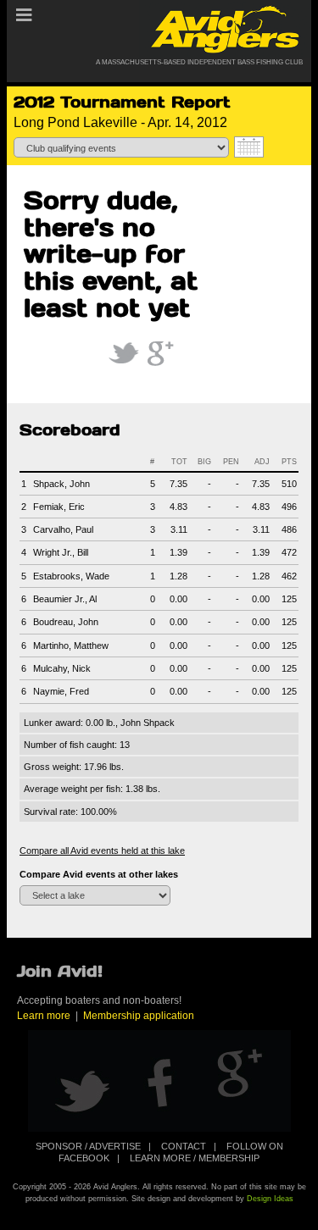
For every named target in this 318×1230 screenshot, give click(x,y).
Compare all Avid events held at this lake (102, 850)
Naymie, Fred (61, 691)
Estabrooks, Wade (71, 576)
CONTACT (183, 1146)
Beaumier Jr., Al (65, 599)
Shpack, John (61, 484)
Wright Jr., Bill (60, 552)
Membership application (138, 1016)
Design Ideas (270, 1198)
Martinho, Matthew (71, 645)
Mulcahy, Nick (62, 668)
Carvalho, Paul (63, 529)
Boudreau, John (65, 622)
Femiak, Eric (59, 506)
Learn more (43, 1016)
